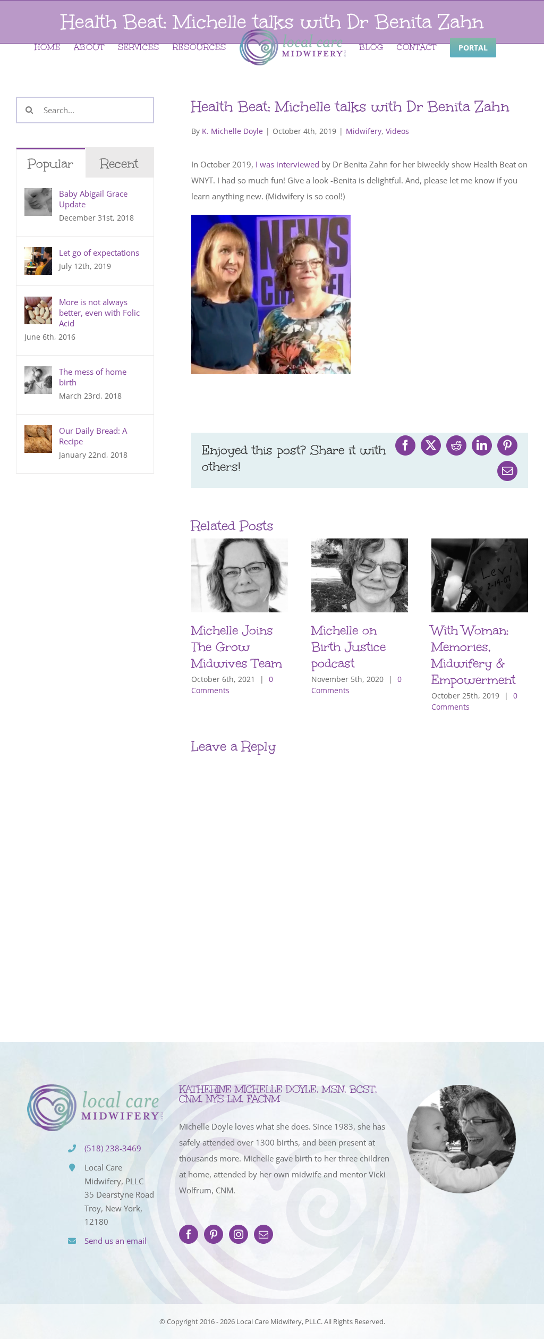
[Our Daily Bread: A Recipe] (38, 433)
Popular (50, 163)
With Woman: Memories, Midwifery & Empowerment (473, 655)
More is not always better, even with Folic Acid (99, 313)
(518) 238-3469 (112, 1148)
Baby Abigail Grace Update (93, 198)
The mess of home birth (92, 377)
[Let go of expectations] (38, 255)
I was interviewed (287, 164)
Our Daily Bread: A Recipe (93, 436)
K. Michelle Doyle (232, 131)
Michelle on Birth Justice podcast (348, 646)
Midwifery (363, 131)
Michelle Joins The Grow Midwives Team (236, 646)
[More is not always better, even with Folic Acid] (38, 304)
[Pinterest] (213, 1234)
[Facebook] (188, 1234)
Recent (119, 163)
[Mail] (263, 1234)
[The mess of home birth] (38, 374)
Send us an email (115, 1240)
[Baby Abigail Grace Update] (38, 196)
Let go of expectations (99, 252)
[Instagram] (238, 1234)
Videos (397, 131)
